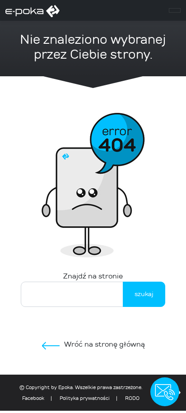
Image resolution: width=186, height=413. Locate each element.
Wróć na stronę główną (104, 344)
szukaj (144, 294)
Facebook (33, 398)
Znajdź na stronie (93, 276)
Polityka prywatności (85, 398)
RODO (132, 398)
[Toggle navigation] (175, 10)
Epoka (65, 387)
